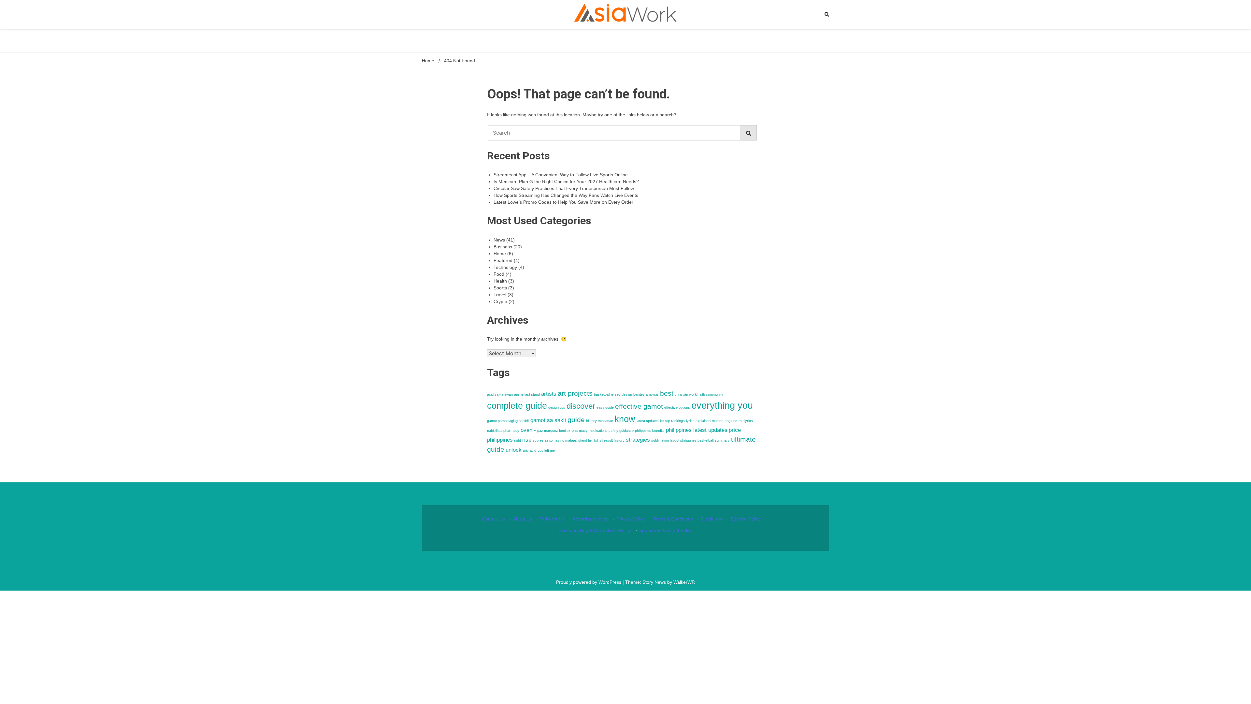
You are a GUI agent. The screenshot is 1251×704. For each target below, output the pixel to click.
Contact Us (493, 518)
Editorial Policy (746, 518)
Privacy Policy (630, 518)
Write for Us (552, 518)
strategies (638, 440)
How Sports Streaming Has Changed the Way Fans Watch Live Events (566, 195)
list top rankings (672, 421)
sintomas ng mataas (561, 440)
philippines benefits (650, 431)
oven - (528, 430)
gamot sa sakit (548, 420)
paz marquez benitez (553, 431)
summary (722, 440)
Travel (500, 294)
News (499, 239)
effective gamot (639, 406)
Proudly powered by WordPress (589, 582)
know (624, 419)
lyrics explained (698, 421)
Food (499, 274)
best (666, 393)
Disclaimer (712, 518)
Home (500, 253)
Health (500, 281)
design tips (556, 407)
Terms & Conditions (673, 518)
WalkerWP (683, 582)
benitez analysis (646, 394)
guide (576, 419)
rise (526, 440)
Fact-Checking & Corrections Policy (594, 530)
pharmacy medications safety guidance (603, 431)
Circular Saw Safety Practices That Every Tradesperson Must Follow (564, 188)
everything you (722, 405)
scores (538, 440)
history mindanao (599, 421)
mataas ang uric (724, 421)
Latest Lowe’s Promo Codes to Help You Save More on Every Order (563, 202)
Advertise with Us (590, 518)
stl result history (612, 440)
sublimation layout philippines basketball (682, 440)
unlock (514, 450)
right (517, 440)
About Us (522, 518)
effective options (677, 407)
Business (503, 246)
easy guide (605, 407)
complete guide (517, 406)
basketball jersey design (613, 394)
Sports (500, 287)
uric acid (529, 450)
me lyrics (746, 421)
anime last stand (527, 394)
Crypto (500, 301)
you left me (546, 450)
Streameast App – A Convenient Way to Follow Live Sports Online (561, 174)
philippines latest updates (696, 430)
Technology (505, 267)
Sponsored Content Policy (666, 530)
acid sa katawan (500, 394)
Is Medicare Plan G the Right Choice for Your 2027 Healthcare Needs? (566, 181)
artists (548, 394)
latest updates (648, 421)
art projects (575, 393)
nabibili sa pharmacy (503, 431)
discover (581, 406)
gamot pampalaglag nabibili (508, 421)
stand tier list (588, 440)
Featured (503, 260)
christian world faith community (699, 394)
